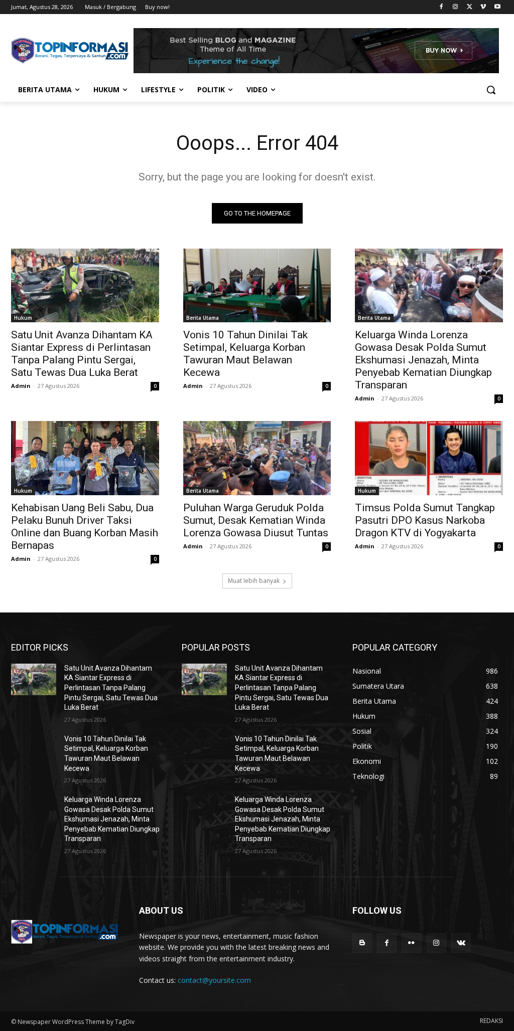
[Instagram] (455, 7)
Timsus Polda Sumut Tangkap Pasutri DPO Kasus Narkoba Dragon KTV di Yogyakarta (425, 520)
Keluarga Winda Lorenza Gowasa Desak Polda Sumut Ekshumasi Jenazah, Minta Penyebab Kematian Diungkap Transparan (423, 360)
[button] (491, 90)
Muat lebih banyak (254, 580)
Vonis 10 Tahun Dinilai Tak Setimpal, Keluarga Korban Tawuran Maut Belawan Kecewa (245, 353)
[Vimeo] (483, 7)
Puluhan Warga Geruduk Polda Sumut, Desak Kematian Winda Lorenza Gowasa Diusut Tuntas (255, 520)
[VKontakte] (461, 943)
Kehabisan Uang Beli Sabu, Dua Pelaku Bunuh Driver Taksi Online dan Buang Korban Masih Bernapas (84, 526)
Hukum (23, 317)
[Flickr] (411, 943)
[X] (469, 7)
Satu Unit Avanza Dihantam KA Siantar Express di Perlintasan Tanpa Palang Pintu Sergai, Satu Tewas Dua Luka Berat (82, 353)
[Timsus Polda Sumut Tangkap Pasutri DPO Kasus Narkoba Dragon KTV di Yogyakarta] (429, 458)
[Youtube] (497, 7)
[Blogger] (362, 943)
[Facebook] (441, 7)
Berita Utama (202, 317)
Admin (21, 385)
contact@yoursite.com (214, 980)
